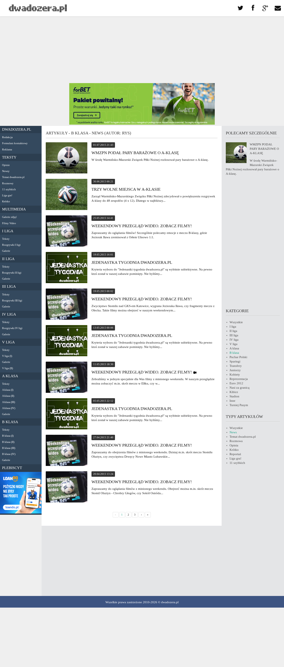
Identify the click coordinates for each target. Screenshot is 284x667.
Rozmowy (8, 183)
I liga (7, 231)
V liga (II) (7, 368)
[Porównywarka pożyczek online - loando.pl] (21, 512)
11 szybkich (9, 189)
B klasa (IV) (8, 454)
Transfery (236, 365)
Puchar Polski (238, 357)
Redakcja (7, 137)
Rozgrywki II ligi (11, 272)
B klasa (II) (8, 441)
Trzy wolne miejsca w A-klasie (126, 189)
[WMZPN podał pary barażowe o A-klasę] (66, 158)
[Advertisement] (142, 50)
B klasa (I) (8, 435)
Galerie (6, 250)
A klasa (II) (8, 395)
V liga (8, 342)
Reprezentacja (239, 379)
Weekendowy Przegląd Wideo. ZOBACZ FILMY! (141, 226)
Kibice (234, 392)
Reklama (7, 149)
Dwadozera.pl (16, 129)
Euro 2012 (236, 383)
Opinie (6, 165)
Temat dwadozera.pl (13, 177)
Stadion (234, 396)
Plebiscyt (12, 468)
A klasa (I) (7, 389)
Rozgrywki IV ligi (12, 328)
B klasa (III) (8, 448)
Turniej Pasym (239, 405)
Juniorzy (235, 370)
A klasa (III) (8, 402)
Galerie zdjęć (9, 217)
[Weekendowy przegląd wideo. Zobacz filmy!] (66, 305)
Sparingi (235, 361)
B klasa (10, 422)
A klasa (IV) (8, 408)
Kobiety (235, 374)
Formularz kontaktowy (15, 143)
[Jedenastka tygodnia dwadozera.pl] (66, 268)
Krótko (6, 201)
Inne (232, 400)
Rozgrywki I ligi (11, 244)
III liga (9, 286)
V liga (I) (7, 355)
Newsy (6, 171)
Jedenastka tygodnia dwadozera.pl (131, 262)
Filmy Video (9, 223)
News (233, 432)
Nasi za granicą (239, 387)
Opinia (234, 445)
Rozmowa (236, 441)
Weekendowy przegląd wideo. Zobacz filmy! (141, 299)
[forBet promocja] (142, 123)
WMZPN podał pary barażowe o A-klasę (135, 152)
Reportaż (235, 454)
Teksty (9, 157)
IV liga (9, 314)
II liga (8, 259)
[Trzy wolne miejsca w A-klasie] (66, 195)
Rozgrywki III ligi (12, 300)
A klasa (10, 376)
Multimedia (14, 209)
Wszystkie (236, 322)
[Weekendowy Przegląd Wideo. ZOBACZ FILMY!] (66, 231)
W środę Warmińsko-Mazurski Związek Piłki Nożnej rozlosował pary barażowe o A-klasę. (150, 159)
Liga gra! (7, 195)
